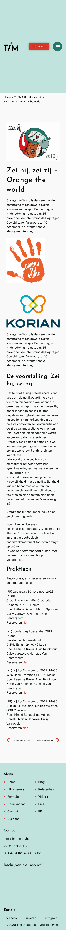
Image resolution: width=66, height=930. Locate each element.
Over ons (13, 819)
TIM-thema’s (15, 789)
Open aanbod (16, 804)
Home (11, 782)
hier (25, 622)
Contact (12, 811)
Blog (41, 782)
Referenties (46, 789)
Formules (13, 796)
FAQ (41, 804)
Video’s (43, 796)
